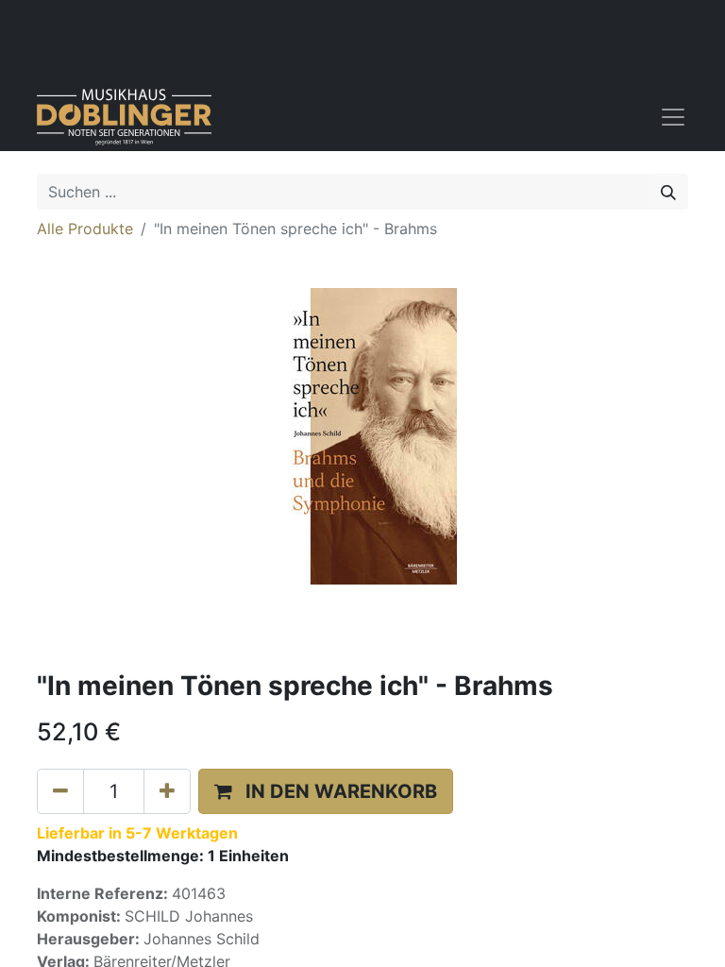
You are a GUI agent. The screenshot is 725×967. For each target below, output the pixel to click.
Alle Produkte (85, 228)
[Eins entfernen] (60, 791)
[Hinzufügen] (167, 791)
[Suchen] (668, 192)
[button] (325, 791)
